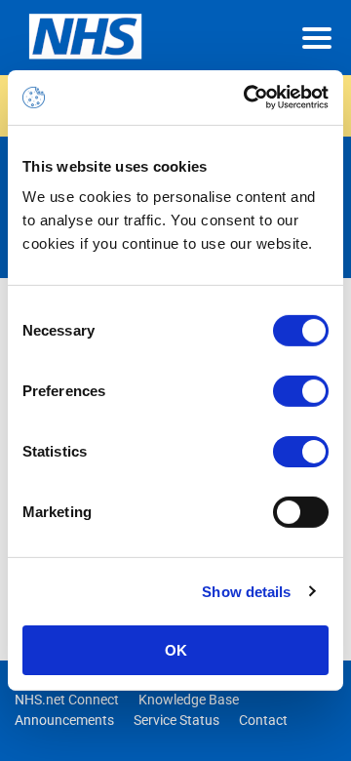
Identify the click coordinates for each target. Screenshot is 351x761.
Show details (246, 590)
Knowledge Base (188, 699)
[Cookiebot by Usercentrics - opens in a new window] (248, 97)
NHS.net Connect (67, 699)
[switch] (301, 391)
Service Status (176, 720)
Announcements (64, 720)
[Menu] (317, 38)
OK (176, 650)
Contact (263, 720)
